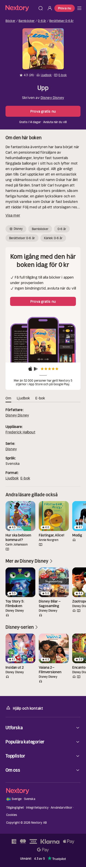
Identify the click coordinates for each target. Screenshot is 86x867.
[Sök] (40, 8)
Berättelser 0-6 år (61, 21)
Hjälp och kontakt (28, 708)
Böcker (10, 21)
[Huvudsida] (79, 8)
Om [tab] (8, 398)
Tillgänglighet (15, 808)
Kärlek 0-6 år (53, 238)
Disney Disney (52, 97)
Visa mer (13, 215)
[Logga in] (49, 8)
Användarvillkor (61, 808)
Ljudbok (12, 478)
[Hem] (21, 8)
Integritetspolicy (37, 808)
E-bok (25, 478)
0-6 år (42, 21)
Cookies (11, 815)
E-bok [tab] (40, 398)
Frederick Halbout (20, 432)
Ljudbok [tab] (23, 398)
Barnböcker (27, 21)
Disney (11, 449)
